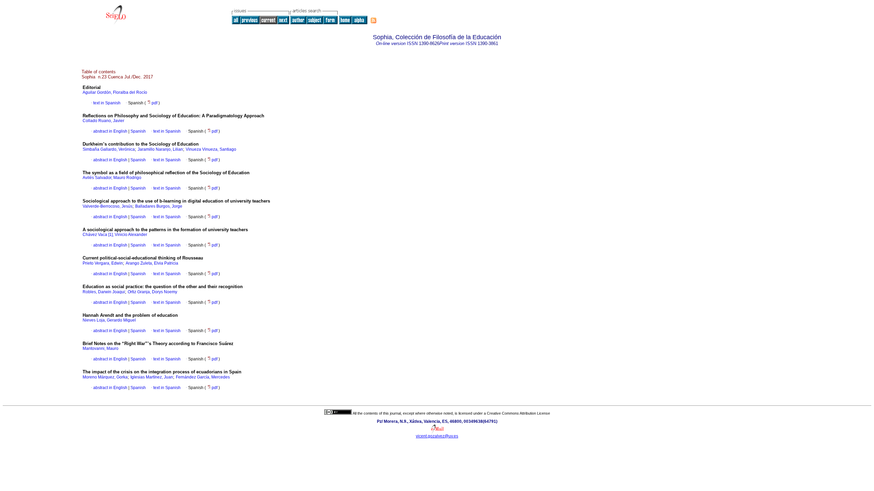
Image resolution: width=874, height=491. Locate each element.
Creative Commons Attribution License (518, 413)
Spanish (137, 131)
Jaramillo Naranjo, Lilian (160, 149)
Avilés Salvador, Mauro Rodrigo (112, 177)
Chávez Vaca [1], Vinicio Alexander (115, 234)
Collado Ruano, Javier (103, 120)
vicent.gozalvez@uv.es (437, 436)
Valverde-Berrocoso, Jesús (107, 206)
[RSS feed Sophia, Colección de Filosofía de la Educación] (373, 20)
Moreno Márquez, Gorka (105, 377)
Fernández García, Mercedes (203, 377)
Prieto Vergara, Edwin (103, 263)
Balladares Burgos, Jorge (158, 206)
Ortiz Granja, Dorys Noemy (152, 291)
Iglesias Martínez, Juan (151, 377)
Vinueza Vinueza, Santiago (211, 149)
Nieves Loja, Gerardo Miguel (109, 320)
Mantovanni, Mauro (100, 348)
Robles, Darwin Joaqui (104, 291)
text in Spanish (107, 103)
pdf (155, 103)
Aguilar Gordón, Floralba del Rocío (115, 92)
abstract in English (110, 131)
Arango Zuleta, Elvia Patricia (152, 263)
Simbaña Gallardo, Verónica (109, 149)
